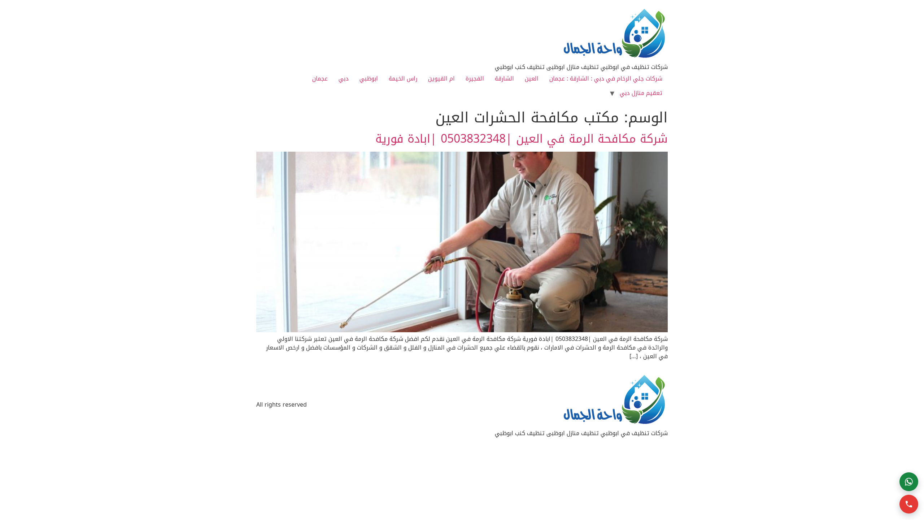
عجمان (320, 78)
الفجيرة (475, 78)
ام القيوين (441, 78)
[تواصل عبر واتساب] (908, 481)
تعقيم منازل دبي (641, 93)
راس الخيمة (403, 78)
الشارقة (504, 78)
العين (532, 78)
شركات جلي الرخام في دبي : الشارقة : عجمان (605, 78)
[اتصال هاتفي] (908, 504)
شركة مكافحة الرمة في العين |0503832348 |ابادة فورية (521, 139)
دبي (344, 78)
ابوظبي (368, 78)
